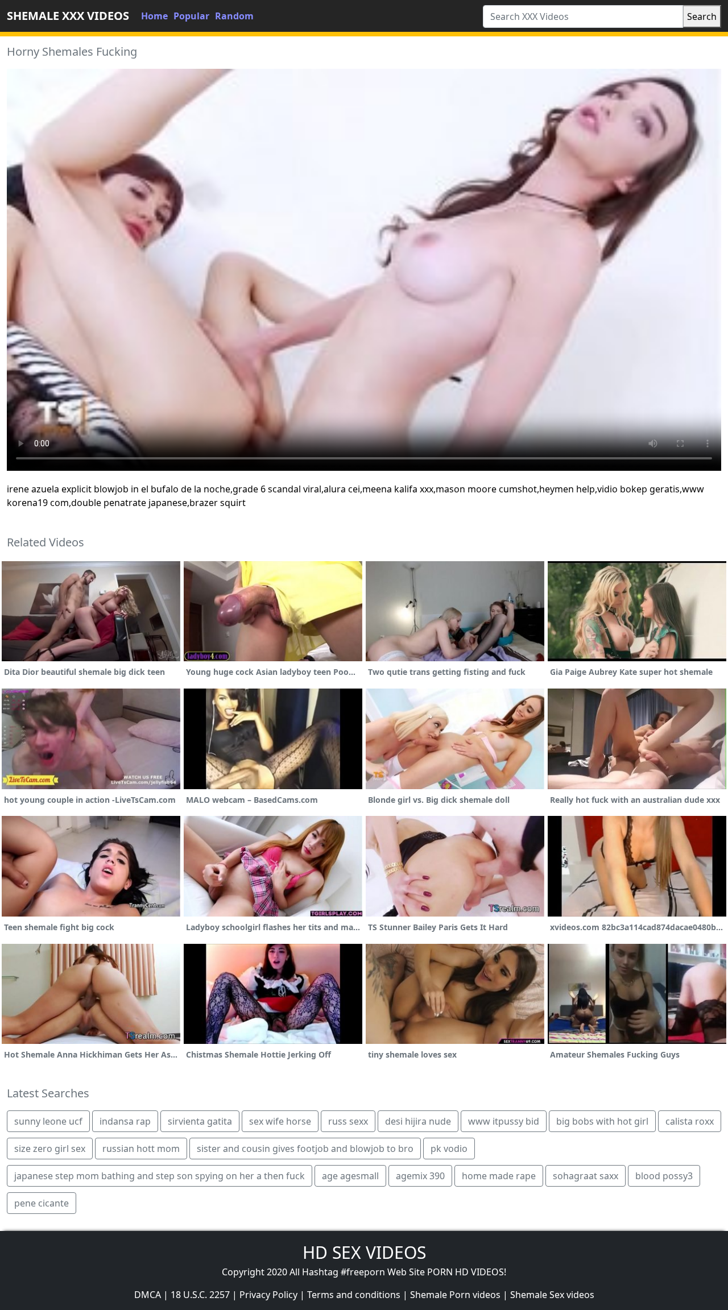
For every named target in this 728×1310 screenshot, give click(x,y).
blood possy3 (664, 1176)
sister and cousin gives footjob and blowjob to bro (305, 1148)
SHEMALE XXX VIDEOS (68, 15)
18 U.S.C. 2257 (200, 1294)
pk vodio (449, 1148)
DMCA (147, 1294)
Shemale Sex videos (552, 1294)
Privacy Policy (268, 1294)
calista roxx (689, 1121)
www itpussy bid (503, 1121)
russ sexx (348, 1121)
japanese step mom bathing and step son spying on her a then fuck (159, 1176)
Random (234, 16)
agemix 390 (420, 1176)
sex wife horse (280, 1121)
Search (702, 16)
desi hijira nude (418, 1121)
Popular (191, 16)
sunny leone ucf (48, 1121)
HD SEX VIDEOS (364, 1252)
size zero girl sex (49, 1148)
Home (154, 16)
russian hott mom (141, 1148)
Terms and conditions (353, 1294)
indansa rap (125, 1121)
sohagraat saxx (585, 1176)
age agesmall (350, 1176)
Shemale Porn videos (455, 1294)
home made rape (499, 1176)
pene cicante (41, 1203)
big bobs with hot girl (602, 1121)
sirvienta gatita (200, 1121)
